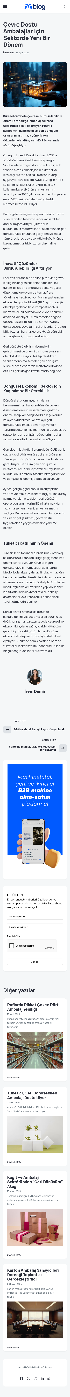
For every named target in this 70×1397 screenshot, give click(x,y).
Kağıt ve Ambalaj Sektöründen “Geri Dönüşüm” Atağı (35, 1182)
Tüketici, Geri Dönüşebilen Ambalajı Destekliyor (32, 1095)
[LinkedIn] (42, 1378)
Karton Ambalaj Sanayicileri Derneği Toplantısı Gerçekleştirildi (33, 1274)
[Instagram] (35, 1378)
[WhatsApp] (48, 1378)
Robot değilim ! (15, 936)
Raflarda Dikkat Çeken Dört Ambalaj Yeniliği (32, 1007)
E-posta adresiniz (18, 927)
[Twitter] (28, 1378)
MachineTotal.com (43, 1367)
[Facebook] (21, 1378)
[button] (5, 6)
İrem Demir (35, 691)
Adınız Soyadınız (17, 916)
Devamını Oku (14, 1077)
